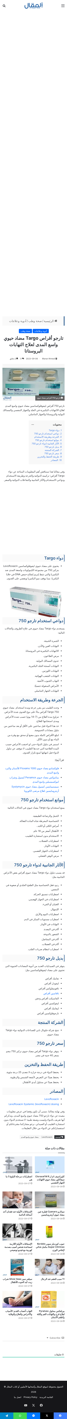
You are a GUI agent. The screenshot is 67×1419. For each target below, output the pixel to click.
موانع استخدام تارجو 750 (47, 440)
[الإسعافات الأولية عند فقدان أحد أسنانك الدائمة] (17, 1199)
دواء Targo (53, 430)
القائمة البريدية (46, 1397)
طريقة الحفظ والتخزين (48, 456)
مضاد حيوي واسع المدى (30, 1137)
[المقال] (33, 5)
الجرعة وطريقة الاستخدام (46, 437)
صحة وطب (35, 321)
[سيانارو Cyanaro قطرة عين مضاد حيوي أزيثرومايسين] (50, 1199)
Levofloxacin (51, 1099)
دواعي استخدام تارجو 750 (46, 433)
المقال (39, 1386)
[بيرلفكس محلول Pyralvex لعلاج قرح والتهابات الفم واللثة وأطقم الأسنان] (50, 1299)
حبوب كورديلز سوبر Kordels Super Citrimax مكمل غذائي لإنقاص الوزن (50, 1246)
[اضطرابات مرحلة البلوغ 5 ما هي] (17, 1164)
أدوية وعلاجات (17, 321)
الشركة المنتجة (52, 450)
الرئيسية (49, 321)
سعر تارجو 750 (51, 453)
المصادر (54, 460)
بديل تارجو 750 (52, 447)
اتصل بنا (17, 1397)
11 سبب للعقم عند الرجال (53, 1279)
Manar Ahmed (48, 358)
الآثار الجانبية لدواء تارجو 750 (45, 443)
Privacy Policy (30, 1397)
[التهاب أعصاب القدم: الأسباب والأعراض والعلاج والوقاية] (17, 1299)
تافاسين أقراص (51, 993)
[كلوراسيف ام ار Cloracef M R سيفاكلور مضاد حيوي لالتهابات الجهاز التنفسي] (50, 1164)
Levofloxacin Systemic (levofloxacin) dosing (33, 1104)
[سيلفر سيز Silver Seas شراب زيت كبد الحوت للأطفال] (17, 1267)
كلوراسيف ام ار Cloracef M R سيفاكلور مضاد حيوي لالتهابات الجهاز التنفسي (50, 1179)
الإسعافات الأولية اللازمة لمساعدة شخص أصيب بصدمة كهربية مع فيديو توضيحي (18, 1246)
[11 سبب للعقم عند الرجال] (50, 1267)
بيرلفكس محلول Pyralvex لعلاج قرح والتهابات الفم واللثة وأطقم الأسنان (51, 1314)
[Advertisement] (33, 163)
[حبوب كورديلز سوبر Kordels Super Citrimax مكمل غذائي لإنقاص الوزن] (50, 1232)
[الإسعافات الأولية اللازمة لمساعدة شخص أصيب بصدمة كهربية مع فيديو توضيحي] (17, 1232)
